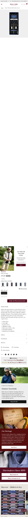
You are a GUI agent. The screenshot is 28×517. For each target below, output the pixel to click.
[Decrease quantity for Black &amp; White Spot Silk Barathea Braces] (2, 300)
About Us (3, 342)
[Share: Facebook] (5, 354)
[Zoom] (14, 23)
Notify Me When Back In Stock (17, 301)
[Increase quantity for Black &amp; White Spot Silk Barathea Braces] (6, 300)
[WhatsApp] (14, 354)
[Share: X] (8, 354)
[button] (1, 4)
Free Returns (4, 338)
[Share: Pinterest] (11, 354)
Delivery (3, 334)
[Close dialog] (27, 246)
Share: (2, 354)
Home (2, 7)
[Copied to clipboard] (16, 354)
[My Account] (24, 4)
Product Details (4, 306)
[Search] (22, 4)
